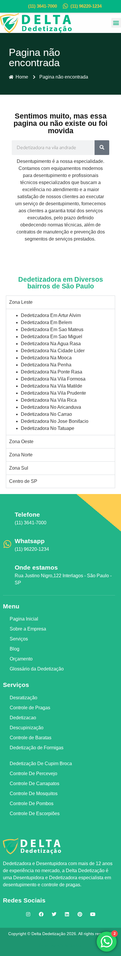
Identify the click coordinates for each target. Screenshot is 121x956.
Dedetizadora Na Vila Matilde (51, 385)
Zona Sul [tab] (18, 468)
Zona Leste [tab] (21, 302)
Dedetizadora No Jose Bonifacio (54, 421)
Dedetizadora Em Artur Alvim (51, 315)
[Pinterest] (80, 914)
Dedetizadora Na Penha (46, 364)
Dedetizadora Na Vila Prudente (53, 393)
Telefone (27, 514)
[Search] (102, 147)
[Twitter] (54, 914)
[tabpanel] (60, 372)
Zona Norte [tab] (21, 454)
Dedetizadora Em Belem (46, 322)
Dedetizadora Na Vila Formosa (53, 378)
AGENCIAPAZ (69, 945)
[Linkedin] (67, 914)
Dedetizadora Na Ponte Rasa (51, 371)
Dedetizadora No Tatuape (47, 428)
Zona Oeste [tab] (21, 441)
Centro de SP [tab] (23, 481)
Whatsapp (30, 541)
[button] (116, 23)
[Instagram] (28, 914)
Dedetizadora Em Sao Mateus (52, 329)
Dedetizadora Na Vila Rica (49, 400)
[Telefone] (7, 517)
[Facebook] (41, 914)
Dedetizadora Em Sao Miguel (51, 336)
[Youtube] (93, 914)
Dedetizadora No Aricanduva (51, 407)
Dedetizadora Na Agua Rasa (51, 343)
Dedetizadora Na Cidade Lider (53, 350)
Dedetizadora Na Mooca (46, 357)
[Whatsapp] (7, 544)
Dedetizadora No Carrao (46, 414)
